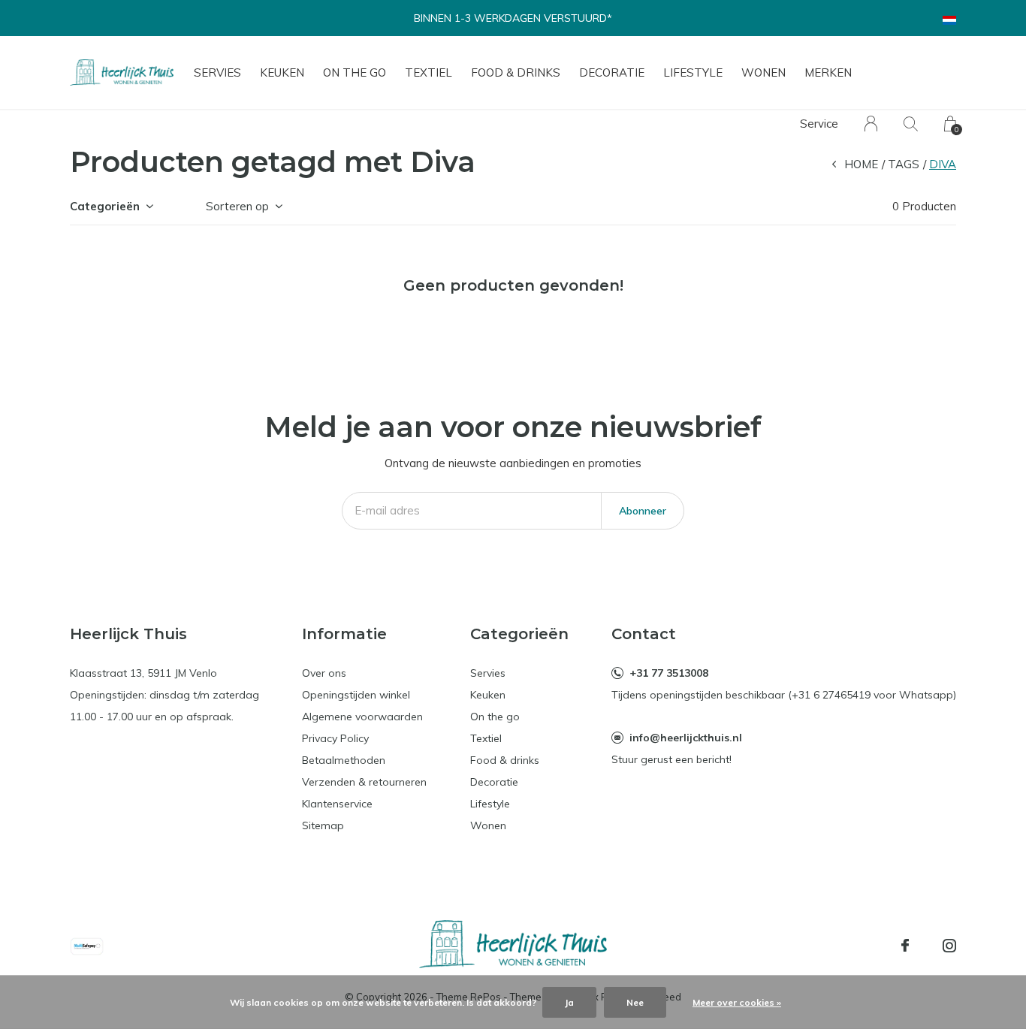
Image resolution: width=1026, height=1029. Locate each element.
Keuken (282, 72)
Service (819, 123)
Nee (635, 1002)
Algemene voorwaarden (362, 716)
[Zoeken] (911, 123)
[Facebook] (905, 945)
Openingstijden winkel (356, 695)
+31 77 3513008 (668, 673)
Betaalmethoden (343, 760)
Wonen (763, 72)
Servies (217, 72)
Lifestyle (693, 72)
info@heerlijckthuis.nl (685, 737)
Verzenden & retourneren (364, 782)
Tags (903, 164)
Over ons (324, 673)
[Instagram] (949, 945)
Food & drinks (515, 72)
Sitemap (323, 825)
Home (861, 164)
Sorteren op (237, 206)
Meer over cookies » (737, 1002)
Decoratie (611, 72)
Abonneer (642, 511)
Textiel (428, 72)
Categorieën (105, 206)
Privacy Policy (335, 738)
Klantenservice (337, 803)
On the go (354, 72)
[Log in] (871, 123)
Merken (828, 72)
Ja (569, 1002)
